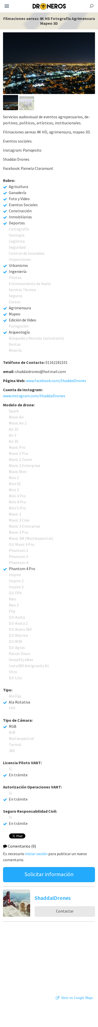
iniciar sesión (36, 853)
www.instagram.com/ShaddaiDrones (34, 395)
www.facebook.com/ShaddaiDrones (56, 380)
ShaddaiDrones (53, 897)
